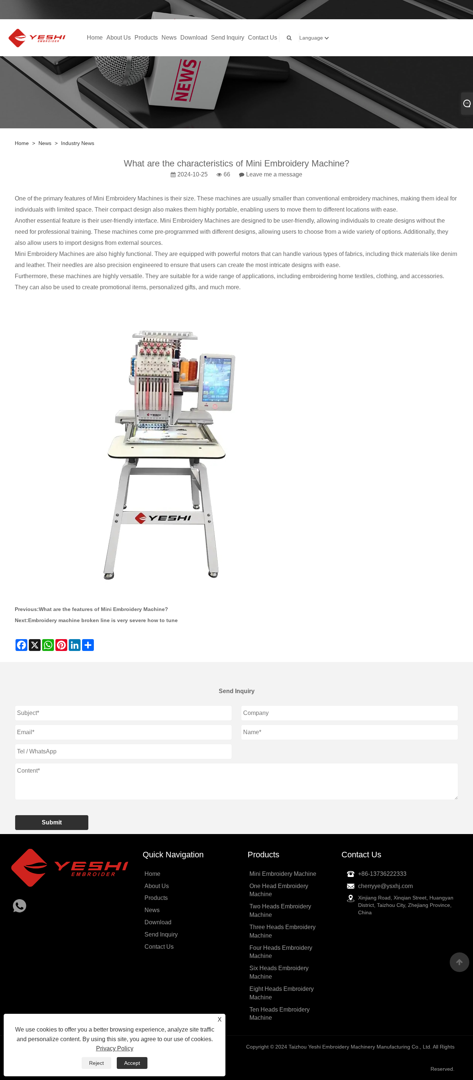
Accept (132, 1063)
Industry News (77, 143)
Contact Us (262, 37)
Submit (52, 822)
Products (146, 37)
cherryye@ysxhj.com (385, 886)
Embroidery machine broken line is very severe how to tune (103, 620)
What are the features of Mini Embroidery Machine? (103, 609)
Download (193, 37)
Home (95, 37)
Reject (96, 1063)
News (169, 37)
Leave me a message (274, 174)
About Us (118, 37)
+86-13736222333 (382, 874)
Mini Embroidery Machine (282, 874)
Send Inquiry (227, 37)
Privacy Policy (114, 1048)
